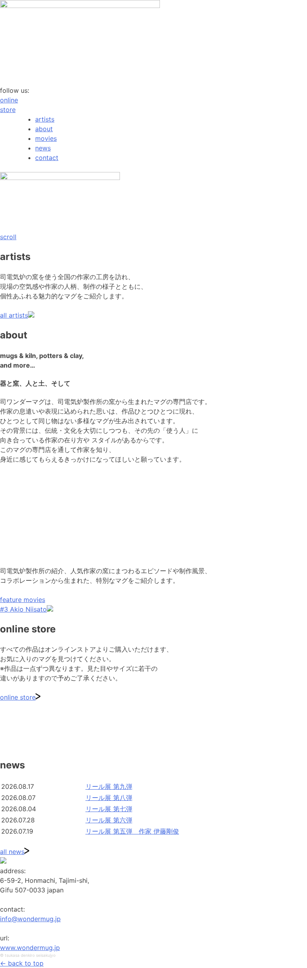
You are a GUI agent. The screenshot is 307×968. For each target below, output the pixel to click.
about (44, 129)
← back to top (22, 963)
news (43, 148)
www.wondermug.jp (30, 948)
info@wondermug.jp (30, 919)
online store (18, 697)
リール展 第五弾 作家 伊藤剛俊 (132, 831)
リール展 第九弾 (109, 786)
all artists (14, 315)
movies (46, 138)
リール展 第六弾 (109, 820)
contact (46, 158)
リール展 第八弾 (109, 798)
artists (44, 119)
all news (12, 852)
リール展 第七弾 (109, 809)
